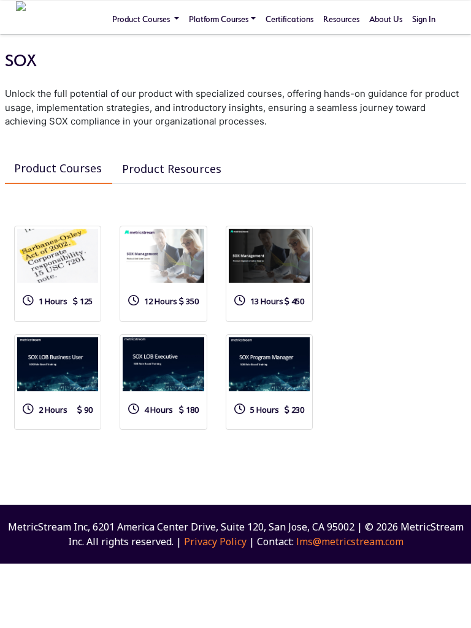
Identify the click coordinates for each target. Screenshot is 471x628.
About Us (385, 19)
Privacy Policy (215, 541)
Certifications (289, 19)
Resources (341, 19)
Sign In (423, 19)
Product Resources (171, 168)
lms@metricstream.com (350, 541)
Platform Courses (218, 19)
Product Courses (142, 19)
